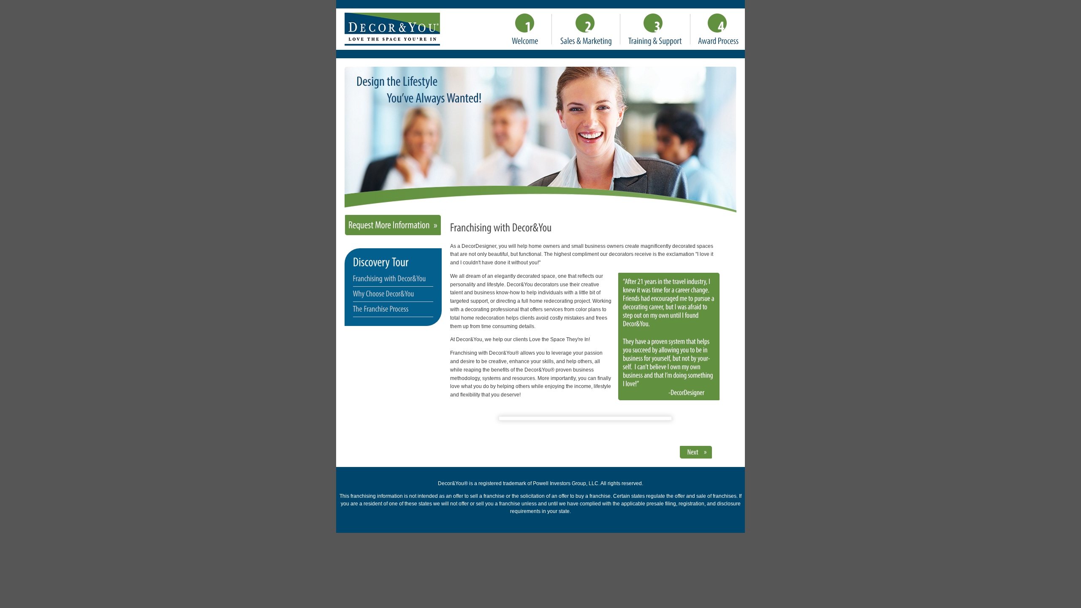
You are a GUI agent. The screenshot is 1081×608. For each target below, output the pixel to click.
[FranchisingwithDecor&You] (389, 278)
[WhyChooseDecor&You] (383, 293)
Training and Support (655, 30)
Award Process (717, 30)
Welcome (526, 30)
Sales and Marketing (586, 30)
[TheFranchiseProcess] (381, 308)
